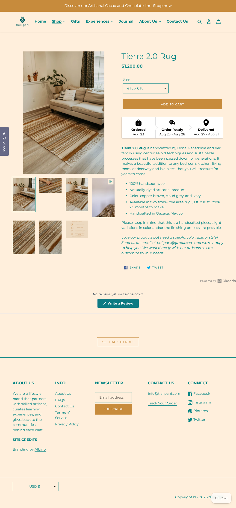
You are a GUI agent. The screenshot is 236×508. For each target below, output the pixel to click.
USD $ (34, 486)
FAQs (60, 400)
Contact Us (64, 406)
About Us (63, 393)
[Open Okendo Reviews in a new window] (218, 280)
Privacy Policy (67, 424)
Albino (40, 449)
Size (126, 79)
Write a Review (123, 304)
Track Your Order (162, 403)
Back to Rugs (121, 342)
